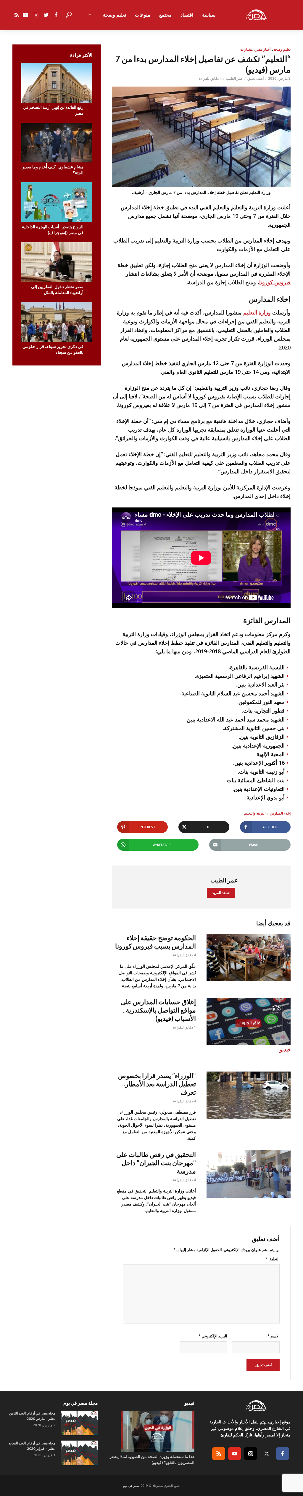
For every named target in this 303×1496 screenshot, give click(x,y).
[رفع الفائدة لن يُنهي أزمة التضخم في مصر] (56, 83)
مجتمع (165, 15)
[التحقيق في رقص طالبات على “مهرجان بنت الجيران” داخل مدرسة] (249, 1174)
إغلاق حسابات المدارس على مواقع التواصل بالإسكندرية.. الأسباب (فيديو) (158, 1010)
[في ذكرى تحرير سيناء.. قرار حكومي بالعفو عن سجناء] (56, 322)
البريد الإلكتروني (213, 1336)
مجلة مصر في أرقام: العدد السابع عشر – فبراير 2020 (32, 1446)
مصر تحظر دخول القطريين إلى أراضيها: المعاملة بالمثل (57, 289)
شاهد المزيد (221, 892)
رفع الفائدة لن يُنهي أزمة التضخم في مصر (53, 110)
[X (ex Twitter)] (266, 1453)
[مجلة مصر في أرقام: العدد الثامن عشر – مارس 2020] (79, 1423)
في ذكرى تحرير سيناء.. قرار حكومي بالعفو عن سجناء (52, 349)
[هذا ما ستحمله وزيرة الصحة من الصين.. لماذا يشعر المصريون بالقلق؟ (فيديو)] (151, 1431)
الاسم (273, 1336)
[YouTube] (234, 1453)
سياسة (208, 15)
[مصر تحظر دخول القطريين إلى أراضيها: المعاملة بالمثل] (56, 262)
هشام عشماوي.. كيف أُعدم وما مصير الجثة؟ (52, 169)
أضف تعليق (255, 78)
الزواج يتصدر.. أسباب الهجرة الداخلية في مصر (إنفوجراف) (52, 229)
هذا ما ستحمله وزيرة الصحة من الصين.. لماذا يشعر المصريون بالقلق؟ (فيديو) (151, 1459)
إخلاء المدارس (280, 813)
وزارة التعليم (257, 312)
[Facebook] (282, 1453)
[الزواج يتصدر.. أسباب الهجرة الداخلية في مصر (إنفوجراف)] (56, 202)
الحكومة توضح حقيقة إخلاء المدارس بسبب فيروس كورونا (155, 942)
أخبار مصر (263, 49)
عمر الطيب (234, 78)
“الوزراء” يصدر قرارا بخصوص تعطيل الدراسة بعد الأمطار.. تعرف (157, 1084)
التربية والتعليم (254, 813)
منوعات (142, 15)
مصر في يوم (131, 1486)
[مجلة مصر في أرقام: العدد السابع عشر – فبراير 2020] (79, 1453)
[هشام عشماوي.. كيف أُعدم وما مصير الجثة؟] (56, 143)
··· (89, 15)
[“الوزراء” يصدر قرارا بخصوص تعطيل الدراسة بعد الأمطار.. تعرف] (249, 1095)
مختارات (246, 49)
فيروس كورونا (275, 282)
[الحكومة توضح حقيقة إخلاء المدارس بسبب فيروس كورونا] (249, 957)
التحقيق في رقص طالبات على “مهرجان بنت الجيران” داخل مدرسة (156, 1162)
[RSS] (218, 1453)
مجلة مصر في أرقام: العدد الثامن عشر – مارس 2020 (32, 1416)
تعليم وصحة (114, 15)
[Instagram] (250, 1453)
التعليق (273, 1259)
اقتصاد (186, 15)
